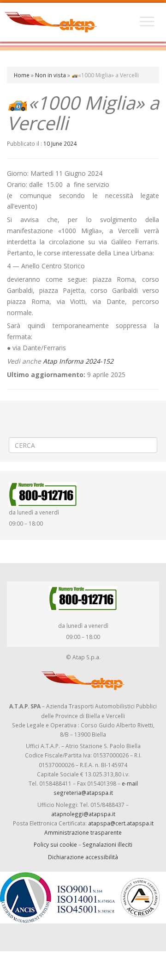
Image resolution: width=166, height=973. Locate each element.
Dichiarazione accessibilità (83, 857)
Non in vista (50, 75)
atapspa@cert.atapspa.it (121, 823)
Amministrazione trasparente (83, 832)
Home (22, 75)
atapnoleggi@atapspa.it (83, 814)
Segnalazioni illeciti (107, 844)
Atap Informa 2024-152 (78, 361)
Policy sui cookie (55, 844)
